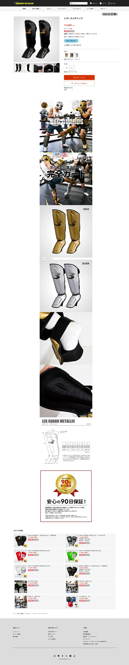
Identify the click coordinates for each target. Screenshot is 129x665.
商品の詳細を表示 (71, 41)
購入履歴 (15, 636)
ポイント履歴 (16, 634)
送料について (51, 634)
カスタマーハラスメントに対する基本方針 (94, 641)
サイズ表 (50, 636)
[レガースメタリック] (37, 39)
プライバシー (86, 639)
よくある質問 (51, 639)
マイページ (16, 631)
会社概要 (85, 631)
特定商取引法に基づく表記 (90, 644)
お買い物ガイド (52, 631)
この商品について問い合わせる (72, 45)
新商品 (24, 8)
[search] (71, 3)
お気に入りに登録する (80, 83)
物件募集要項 (86, 634)
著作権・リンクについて (90, 636)
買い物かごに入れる (79, 77)
